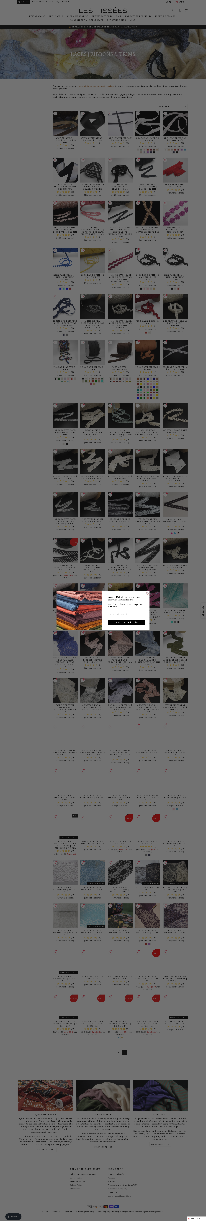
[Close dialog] (147, 593)
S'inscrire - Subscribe (127, 622)
